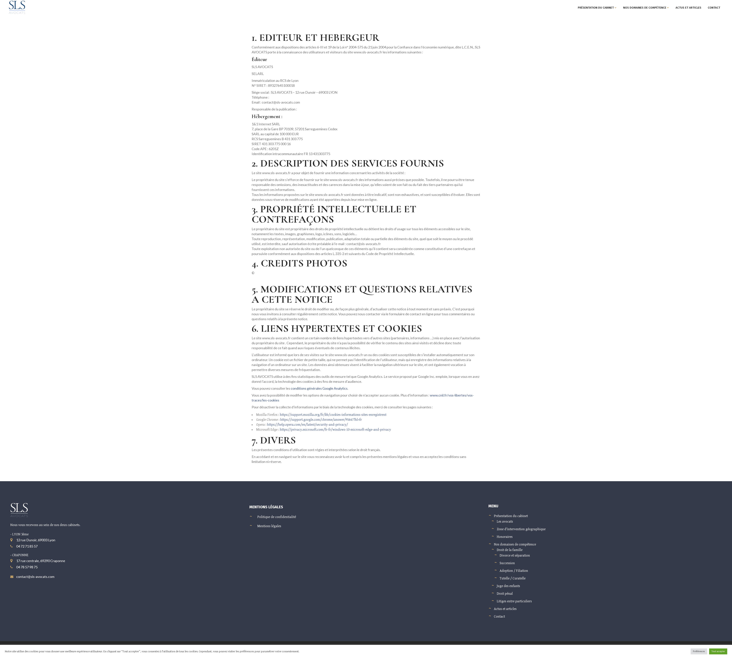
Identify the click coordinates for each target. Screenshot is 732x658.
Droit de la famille (510, 550)
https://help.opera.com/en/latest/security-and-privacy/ (307, 425)
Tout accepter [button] (718, 651)
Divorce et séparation (515, 555)
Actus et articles (505, 609)
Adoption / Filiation (514, 571)
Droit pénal (505, 594)
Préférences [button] (699, 651)
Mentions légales (269, 526)
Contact (499, 617)
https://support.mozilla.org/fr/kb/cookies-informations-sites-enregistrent (333, 415)
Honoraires (505, 537)
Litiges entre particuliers (514, 601)
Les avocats (505, 522)
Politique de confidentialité (276, 517)
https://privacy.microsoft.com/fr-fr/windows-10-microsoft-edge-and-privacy (335, 430)
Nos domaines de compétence (515, 544)
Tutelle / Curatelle (513, 578)
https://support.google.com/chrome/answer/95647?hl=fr (321, 420)
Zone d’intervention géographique (521, 529)
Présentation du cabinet (511, 516)
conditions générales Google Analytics (319, 388)
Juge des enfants (508, 586)
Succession (507, 563)
